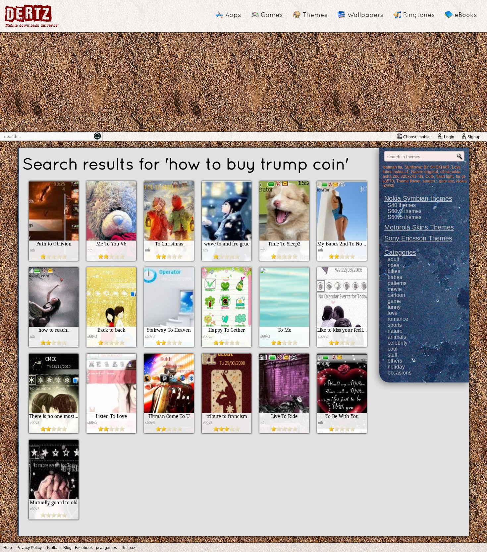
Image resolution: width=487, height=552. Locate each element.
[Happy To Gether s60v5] (226, 345)
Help (7, 547)
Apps (233, 14)
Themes (314, 14)
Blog (67, 547)
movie (395, 289)
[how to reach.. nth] (54, 345)
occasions (399, 373)
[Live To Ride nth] (284, 431)
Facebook (84, 547)
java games (106, 547)
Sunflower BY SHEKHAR (427, 167)
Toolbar (53, 547)
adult (393, 259)
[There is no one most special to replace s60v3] (54, 431)
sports (395, 325)
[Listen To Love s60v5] (111, 431)
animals (397, 337)
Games (272, 14)
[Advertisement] (243, 81)
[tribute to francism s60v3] (226, 431)
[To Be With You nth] (342, 431)
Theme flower (408, 181)
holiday (396, 367)
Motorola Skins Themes (419, 227)
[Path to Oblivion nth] (54, 259)
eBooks (466, 14)
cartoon (396, 295)
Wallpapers (365, 14)
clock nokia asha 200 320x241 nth (421, 174)
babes (395, 277)
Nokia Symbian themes (418, 198)
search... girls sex (438, 181)
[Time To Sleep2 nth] (284, 259)
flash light (445, 176)
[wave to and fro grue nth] (226, 259)
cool (393, 349)
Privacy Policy (29, 547)
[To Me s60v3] (284, 345)
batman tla (392, 167)
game (394, 301)
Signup (473, 137)
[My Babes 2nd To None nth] (342, 259)
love (393, 313)
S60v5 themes (404, 217)
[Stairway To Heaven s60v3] (169, 345)
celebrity (397, 343)
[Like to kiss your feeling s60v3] (342, 345)
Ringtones (419, 14)
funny (394, 307)
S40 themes (402, 205)
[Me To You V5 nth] (111, 259)
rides (393, 265)
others (395, 361)
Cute (429, 176)
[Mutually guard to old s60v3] (54, 517)
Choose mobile (417, 137)
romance (398, 319)
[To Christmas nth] (169, 259)
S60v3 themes (404, 211)
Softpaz (128, 547)
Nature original (424, 172)
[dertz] (31, 27)
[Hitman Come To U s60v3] (169, 431)
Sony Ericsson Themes (418, 238)
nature (395, 331)
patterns (397, 283)
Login (449, 137)
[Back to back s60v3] (111, 345)
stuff (392, 355)
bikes (394, 271)
